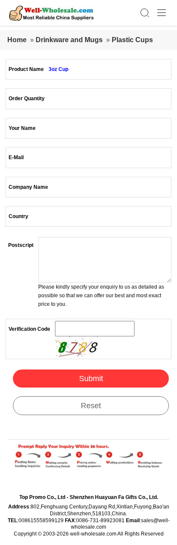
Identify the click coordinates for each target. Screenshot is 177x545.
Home (17, 39)
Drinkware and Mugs (69, 39)
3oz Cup (58, 69)
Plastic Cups (132, 39)
